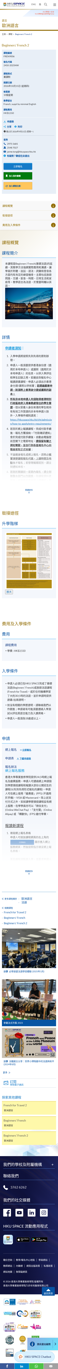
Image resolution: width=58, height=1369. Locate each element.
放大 (9, 591)
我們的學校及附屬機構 (22, 1165)
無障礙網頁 (21, 1271)
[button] (46, 4)
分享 (9, 126)
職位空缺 (7, 1260)
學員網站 (43, 1260)
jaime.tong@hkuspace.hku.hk (21, 151)
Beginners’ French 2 (15, 923)
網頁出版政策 (33, 1266)
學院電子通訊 (17, 1083)
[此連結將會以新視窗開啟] (23, 1239)
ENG (33, 4)
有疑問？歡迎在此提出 (17, 156)
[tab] (29, 242)
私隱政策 (48, 1266)
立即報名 (17, 166)
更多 (5, 1072)
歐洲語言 (10, 25)
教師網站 (7, 1266)
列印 (20, 126)
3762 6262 (18, 1187)
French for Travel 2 (15, 912)
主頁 (4, 34)
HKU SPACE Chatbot (38, 1356)
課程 (10, 34)
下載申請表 (25, 758)
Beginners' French (14, 917)
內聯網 (19, 1266)
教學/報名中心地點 (25, 1260)
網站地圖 (7, 1271)
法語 (24, 902)
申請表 (10, 121)
